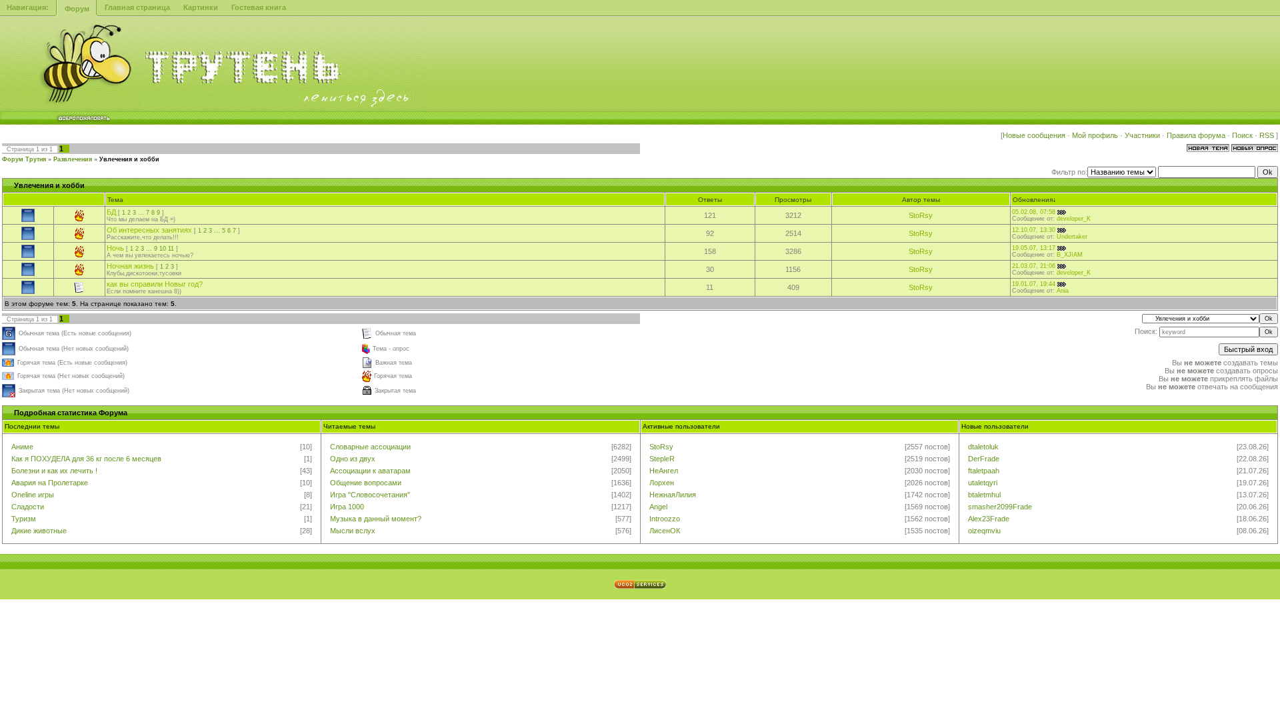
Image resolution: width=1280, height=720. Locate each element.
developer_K (1074, 218)
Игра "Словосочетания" (370, 495)
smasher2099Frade (1000, 507)
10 (162, 248)
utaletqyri (982, 483)
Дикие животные (39, 531)
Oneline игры (32, 495)
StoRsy (921, 215)
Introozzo (664, 519)
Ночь (115, 248)
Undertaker (1072, 236)
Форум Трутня (24, 159)
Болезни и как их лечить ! (54, 471)
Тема (115, 199)
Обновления (1033, 199)
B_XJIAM (1070, 254)
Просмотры (793, 199)
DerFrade (983, 459)
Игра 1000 (347, 507)
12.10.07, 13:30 (1033, 230)
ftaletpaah (983, 471)
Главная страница (137, 7)
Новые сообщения (1034, 135)
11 (171, 248)
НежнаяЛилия (672, 495)
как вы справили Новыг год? (155, 284)
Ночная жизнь (130, 266)
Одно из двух (352, 459)
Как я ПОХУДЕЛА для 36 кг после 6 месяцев (86, 459)
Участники (1142, 135)
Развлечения (72, 159)
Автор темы (921, 199)
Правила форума (1196, 135)
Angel (658, 507)
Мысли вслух (352, 531)
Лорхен (661, 483)
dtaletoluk (983, 447)
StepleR (662, 459)
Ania (1063, 290)
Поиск (1242, 135)
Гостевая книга (258, 7)
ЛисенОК (664, 531)
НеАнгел (663, 471)
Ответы (710, 199)
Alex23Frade (988, 519)
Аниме (22, 447)
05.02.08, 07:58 (1033, 212)
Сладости (27, 507)
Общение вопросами (365, 483)
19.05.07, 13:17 (1033, 248)
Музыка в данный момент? (375, 519)
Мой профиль (1095, 135)
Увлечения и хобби (129, 159)
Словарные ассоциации (370, 447)
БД (111, 212)
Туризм (23, 519)
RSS (1267, 135)
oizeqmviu (984, 531)
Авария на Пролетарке (49, 483)
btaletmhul (984, 495)
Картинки (200, 7)
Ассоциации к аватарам (370, 471)
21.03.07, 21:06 (1033, 266)
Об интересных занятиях (149, 230)
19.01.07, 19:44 (1033, 284)
